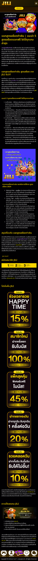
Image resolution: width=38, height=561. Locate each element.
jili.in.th (16, 521)
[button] (19, 8)
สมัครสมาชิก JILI (11, 278)
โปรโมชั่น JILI (30, 492)
